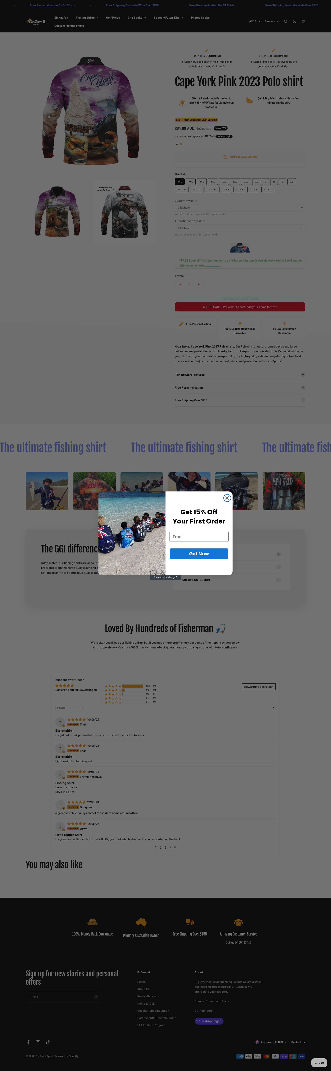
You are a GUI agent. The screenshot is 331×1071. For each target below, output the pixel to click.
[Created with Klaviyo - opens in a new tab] (165, 577)
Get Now (199, 554)
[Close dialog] (227, 498)
